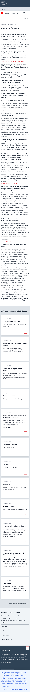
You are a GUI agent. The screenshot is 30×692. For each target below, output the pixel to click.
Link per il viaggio (6, 241)
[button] (27, 648)
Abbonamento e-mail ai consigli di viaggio (12, 61)
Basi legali (7, 686)
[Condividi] (28, 18)
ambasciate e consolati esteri (9, 183)
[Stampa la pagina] (25, 18)
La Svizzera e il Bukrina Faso (12, 13)
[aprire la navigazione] (28, 13)
